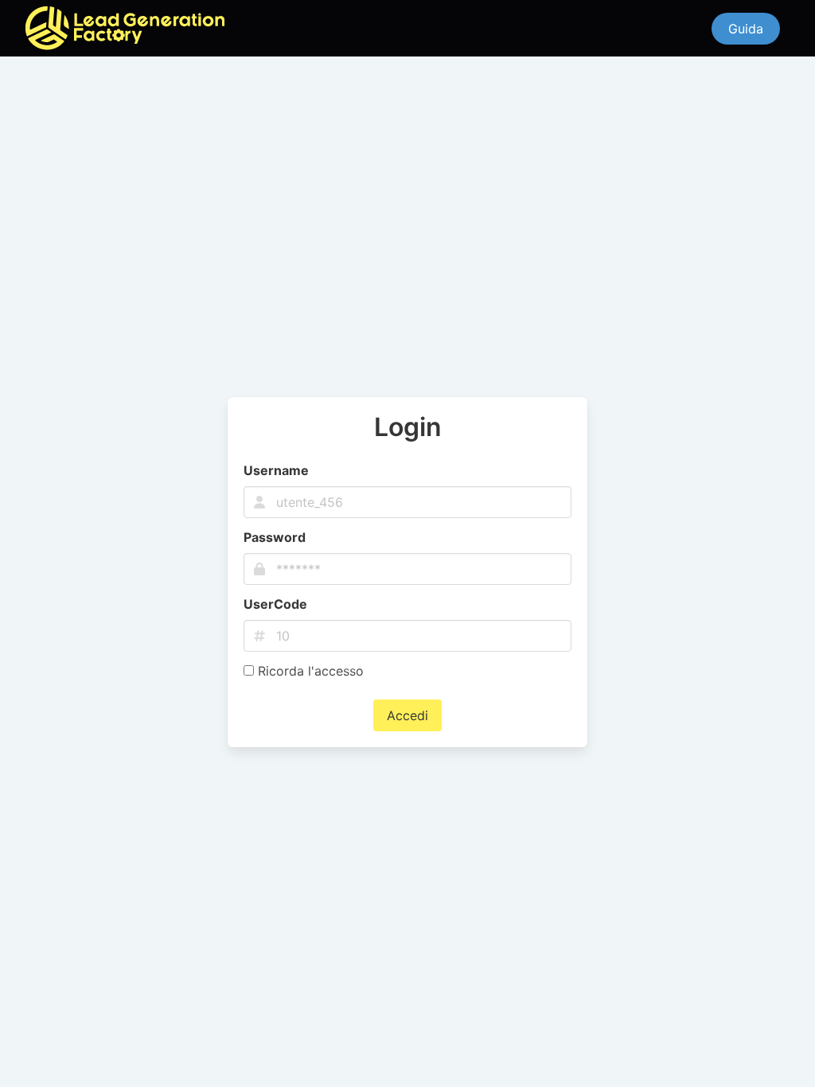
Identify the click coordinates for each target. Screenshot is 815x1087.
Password (275, 537)
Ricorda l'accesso (309, 671)
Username (276, 470)
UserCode (275, 604)
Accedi (407, 715)
